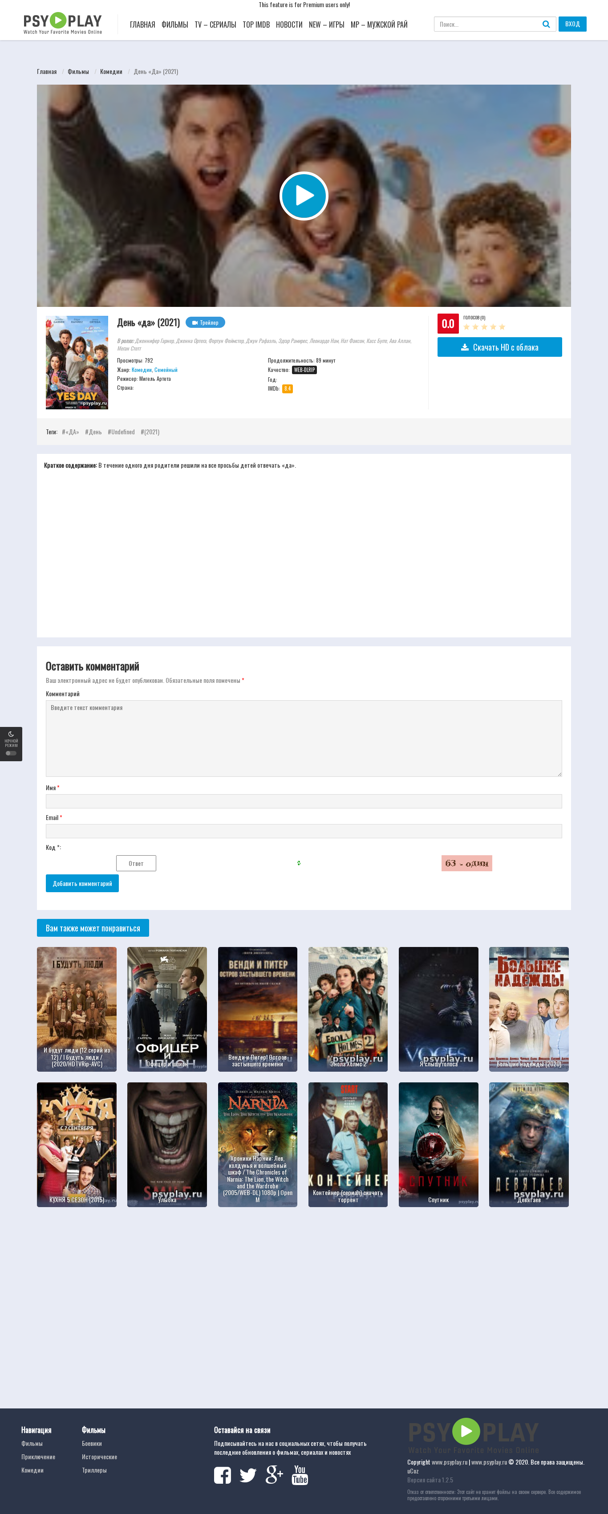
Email (54, 817)
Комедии (111, 71)
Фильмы (175, 24)
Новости (289, 24)
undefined (123, 431)
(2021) (151, 431)
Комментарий (63, 693)
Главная (142, 24)
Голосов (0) (474, 317)
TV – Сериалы (215, 24)
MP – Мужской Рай (379, 24)
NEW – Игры (327, 24)
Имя (53, 787)
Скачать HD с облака (506, 347)
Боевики (92, 1443)
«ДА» (72, 431)
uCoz (413, 1470)
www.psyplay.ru (449, 1461)
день (95, 431)
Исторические (99, 1456)
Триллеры (94, 1469)
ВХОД (572, 23)
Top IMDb (256, 24)
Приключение (38, 1456)
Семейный (166, 369)
